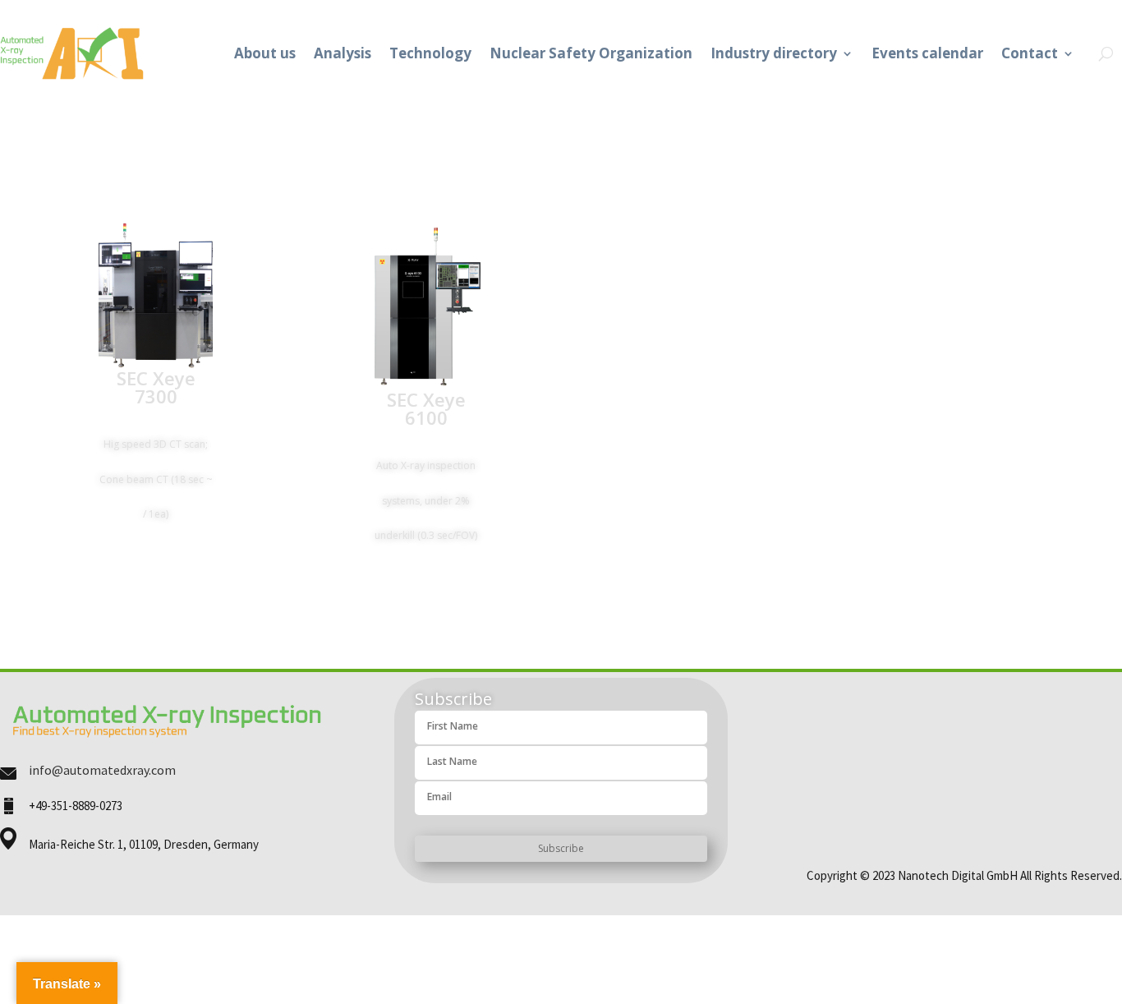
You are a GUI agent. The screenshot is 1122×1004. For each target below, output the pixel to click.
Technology (430, 53)
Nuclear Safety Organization (591, 53)
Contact (1029, 53)
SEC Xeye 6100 (426, 408)
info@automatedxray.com (102, 770)
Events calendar (927, 53)
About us (265, 53)
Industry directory (773, 53)
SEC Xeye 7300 (156, 387)
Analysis (342, 53)
